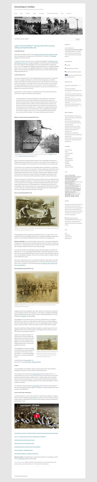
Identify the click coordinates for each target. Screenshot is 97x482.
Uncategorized (68, 165)
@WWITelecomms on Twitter (72, 68)
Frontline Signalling (69, 153)
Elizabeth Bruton (45, 463)
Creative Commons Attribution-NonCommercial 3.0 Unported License (73, 223)
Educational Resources (52, 13)
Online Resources (69, 158)
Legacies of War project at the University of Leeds (45, 54)
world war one (72, 195)
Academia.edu (21, 458)
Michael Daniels (68, 138)
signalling (67, 191)
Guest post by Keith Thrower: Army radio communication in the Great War (73, 139)
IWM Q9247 (51, 154)
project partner (72, 214)
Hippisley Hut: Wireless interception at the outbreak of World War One (73, 117)
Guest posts (67, 155)
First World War (69, 181)
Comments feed (68, 236)
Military (26, 462)
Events (34, 13)
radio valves (68, 188)
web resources (77, 192)
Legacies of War (32, 397)
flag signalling (50, 462)
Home (15, 13)
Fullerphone (76, 181)
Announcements (68, 149)
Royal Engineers (76, 188)
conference (78, 176)
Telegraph (31, 462)
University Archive (36, 374)
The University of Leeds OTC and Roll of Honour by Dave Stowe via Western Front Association (36, 433)
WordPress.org (68, 238)
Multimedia (41, 13)
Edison (69, 177)
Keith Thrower (69, 184)
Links (62, 13)
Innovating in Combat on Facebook (73, 71)
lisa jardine (67, 185)
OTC (32, 463)
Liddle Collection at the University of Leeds (24, 443)
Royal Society (67, 189)
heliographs (23, 316)
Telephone (67, 163)
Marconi (71, 185)
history (74, 182)
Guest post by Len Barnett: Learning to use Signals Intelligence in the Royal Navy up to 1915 (74, 95)
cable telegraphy (70, 176)
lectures (79, 183)
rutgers (71, 189)
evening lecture (68, 180)
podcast (70, 186)
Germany (81, 181)
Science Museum (77, 189)
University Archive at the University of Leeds (24, 440)
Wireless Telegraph (38, 462)
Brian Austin (72, 175)
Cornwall (66, 177)
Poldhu (73, 186)
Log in (66, 233)
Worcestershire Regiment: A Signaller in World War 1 (26, 453)
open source (76, 185)
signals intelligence (72, 191)
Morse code (21, 463)
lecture (76, 183)
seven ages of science (69, 190)
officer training (28, 463)
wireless (68, 194)
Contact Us (69, 13)
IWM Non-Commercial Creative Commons (26, 156)
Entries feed (67, 235)
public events (75, 187)
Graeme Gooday (69, 182)
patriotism (67, 186)
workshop (73, 194)
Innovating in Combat (24, 7)
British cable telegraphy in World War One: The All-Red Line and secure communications (73, 100)
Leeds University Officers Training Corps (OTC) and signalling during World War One (34, 47)
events (73, 180)
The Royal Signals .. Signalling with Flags (32, 362)
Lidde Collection (36, 385)
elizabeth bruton (71, 179)
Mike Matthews (68, 132)
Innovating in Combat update (71, 85)
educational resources (75, 177)
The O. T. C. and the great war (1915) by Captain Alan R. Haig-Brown (30, 436)
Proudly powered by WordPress (20, 476)
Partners (28, 13)
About (21, 13)
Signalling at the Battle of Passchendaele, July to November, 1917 (72, 129)
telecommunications (69, 192)
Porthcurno (78, 186)
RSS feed (68, 65)
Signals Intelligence (69, 160)
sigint (74, 190)
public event (70, 187)
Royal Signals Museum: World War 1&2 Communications (27, 446)
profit (66, 187)
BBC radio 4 (67, 175)
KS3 (74, 183)
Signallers (78, 190)
